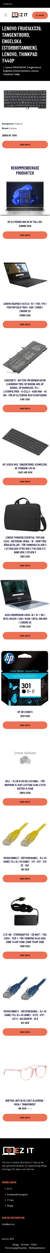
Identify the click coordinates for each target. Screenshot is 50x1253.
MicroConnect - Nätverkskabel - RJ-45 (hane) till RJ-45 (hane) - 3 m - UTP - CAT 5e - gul (25, 861)
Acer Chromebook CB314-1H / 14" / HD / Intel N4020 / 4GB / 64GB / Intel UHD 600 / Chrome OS (25, 618)
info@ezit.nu (7, 4)
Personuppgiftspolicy (16, 1247)
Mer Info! (25, 144)
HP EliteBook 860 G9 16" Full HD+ (25, 221)
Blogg (10, 1205)
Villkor (34, 1244)
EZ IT (9, 1188)
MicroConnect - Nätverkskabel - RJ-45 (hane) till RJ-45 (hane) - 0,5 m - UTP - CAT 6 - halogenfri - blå (25, 1015)
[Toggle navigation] (5, 15)
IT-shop (40, 15)
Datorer (19, 123)
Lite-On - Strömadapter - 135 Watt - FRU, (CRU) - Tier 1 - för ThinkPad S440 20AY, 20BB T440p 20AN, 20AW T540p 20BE (25, 938)
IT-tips (10, 1200)
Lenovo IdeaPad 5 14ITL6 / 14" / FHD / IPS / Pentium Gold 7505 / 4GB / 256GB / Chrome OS (25, 307)
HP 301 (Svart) (25, 712)
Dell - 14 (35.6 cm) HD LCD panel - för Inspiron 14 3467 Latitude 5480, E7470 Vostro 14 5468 (25, 784)
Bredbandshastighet (17, 1194)
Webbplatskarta (37, 1247)
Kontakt (25, 1244)
